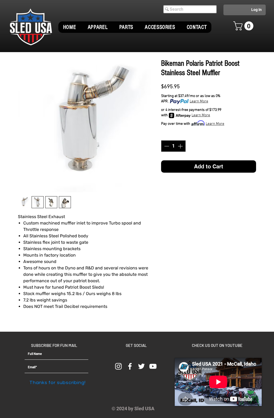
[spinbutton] (173, 146)
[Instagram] (118, 366)
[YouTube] (153, 366)
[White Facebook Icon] (129, 366)
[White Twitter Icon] (141, 366)
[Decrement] (166, 146)
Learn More (199, 101)
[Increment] (181, 146)
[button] (97, 27)
